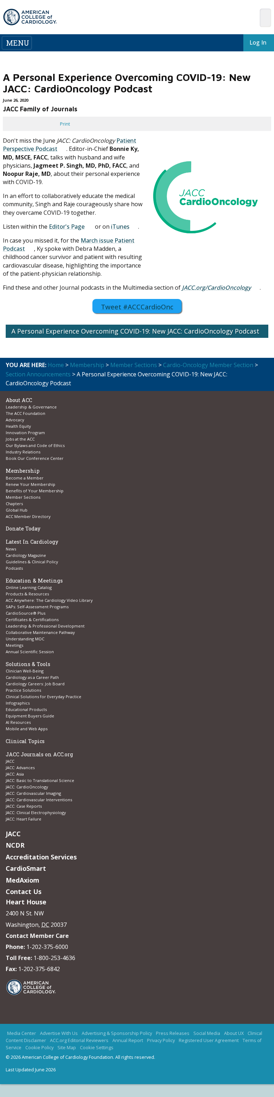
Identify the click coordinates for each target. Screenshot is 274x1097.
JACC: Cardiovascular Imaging (33, 793)
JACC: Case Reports (24, 806)
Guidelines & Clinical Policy (32, 561)
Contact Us (23, 891)
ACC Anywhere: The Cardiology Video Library (49, 600)
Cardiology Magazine (26, 555)
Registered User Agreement (209, 1052)
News (11, 549)
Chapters (14, 503)
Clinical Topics (25, 741)
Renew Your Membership (30, 484)
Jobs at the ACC (20, 439)
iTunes (120, 226)
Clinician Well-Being (25, 671)
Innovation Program (25, 432)
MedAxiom (22, 880)
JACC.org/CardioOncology (216, 287)
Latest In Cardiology (32, 541)
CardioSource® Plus (25, 613)
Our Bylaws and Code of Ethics (35, 445)
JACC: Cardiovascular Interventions (39, 799)
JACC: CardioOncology (27, 786)
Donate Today (23, 528)
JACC (10, 761)
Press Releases (172, 1045)
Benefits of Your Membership (35, 490)
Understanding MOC (25, 638)
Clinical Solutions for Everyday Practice (43, 696)
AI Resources (18, 722)
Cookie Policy (39, 1060)
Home (56, 365)
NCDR (15, 845)
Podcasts (14, 568)
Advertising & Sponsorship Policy (117, 1045)
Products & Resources (27, 593)
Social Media (206, 1045)
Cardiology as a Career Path (32, 677)
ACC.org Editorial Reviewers (79, 1052)
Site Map (66, 1060)
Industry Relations (23, 451)
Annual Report (127, 1052)
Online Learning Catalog (29, 587)
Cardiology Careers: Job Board (36, 683)
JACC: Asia (15, 774)
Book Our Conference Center (35, 458)
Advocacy (15, 419)
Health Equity (18, 426)
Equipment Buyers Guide (30, 715)
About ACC (19, 400)
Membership (87, 365)
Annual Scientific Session (30, 651)
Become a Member (25, 478)
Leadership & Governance (31, 407)
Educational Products (26, 709)
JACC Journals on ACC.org (39, 754)
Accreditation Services (41, 857)
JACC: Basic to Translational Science (40, 780)
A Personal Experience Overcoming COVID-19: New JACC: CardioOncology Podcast (135, 331)
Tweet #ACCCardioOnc (139, 306)
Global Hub (16, 510)
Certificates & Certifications (32, 619)
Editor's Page (67, 226)
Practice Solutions (23, 690)
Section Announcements (38, 374)
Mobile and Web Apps (26, 728)
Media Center (21, 1045)
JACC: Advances (20, 767)
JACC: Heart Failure (23, 819)
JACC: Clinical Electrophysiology (36, 812)
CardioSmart (26, 868)
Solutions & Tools (28, 664)
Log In (253, 42)
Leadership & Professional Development (45, 626)
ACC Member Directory (28, 516)
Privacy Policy (161, 1052)
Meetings (14, 645)
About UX (234, 1045)
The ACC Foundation (25, 413)
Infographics (18, 703)
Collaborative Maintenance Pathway (40, 632)
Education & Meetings (34, 580)
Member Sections (133, 365)
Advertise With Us (59, 1045)
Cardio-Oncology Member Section (208, 365)
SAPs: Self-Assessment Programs (37, 606)
